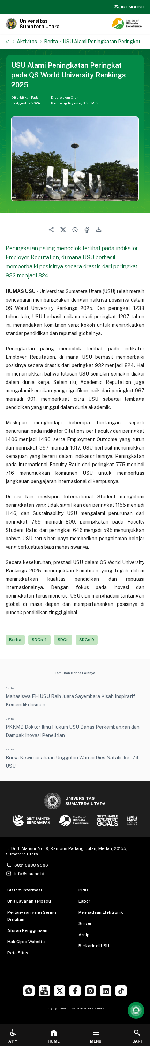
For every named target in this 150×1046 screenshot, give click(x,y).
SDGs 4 (39, 639)
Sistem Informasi (24, 890)
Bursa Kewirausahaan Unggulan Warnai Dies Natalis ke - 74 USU (72, 762)
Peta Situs (17, 952)
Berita (51, 41)
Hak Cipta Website (26, 941)
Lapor (84, 901)
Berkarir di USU (93, 945)
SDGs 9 (86, 639)
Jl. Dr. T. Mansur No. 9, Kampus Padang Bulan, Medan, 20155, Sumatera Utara (66, 851)
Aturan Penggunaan (27, 930)
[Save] (8, 41)
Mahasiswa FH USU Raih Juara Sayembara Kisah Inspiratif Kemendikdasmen (70, 700)
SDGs (63, 639)
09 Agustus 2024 (25, 103)
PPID (83, 890)
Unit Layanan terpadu (29, 901)
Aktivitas (27, 41)
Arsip (84, 934)
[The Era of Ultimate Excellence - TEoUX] (127, 23)
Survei (84, 923)
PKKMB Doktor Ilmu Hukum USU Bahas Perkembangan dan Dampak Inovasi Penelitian (73, 731)
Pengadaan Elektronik (100, 912)
